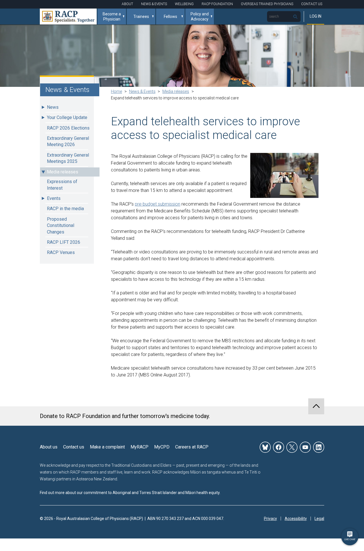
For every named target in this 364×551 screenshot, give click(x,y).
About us (48, 447)
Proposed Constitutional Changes (60, 225)
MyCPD (161, 447)
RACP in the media (65, 208)
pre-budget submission (157, 204)
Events (54, 198)
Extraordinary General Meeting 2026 (68, 141)
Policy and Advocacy (200, 16)
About (127, 4)
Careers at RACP (191, 447)
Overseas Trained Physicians (267, 4)
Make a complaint (107, 447)
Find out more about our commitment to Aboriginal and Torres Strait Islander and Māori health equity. (130, 492)
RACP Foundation (217, 4)
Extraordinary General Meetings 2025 (68, 158)
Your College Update (67, 117)
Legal (319, 518)
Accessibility (296, 518)
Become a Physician (112, 16)
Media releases (62, 172)
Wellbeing (184, 4)
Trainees (141, 16)
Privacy (270, 518)
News (53, 107)
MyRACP (139, 447)
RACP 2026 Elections (68, 128)
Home (116, 91)
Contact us (73, 447)
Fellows (170, 16)
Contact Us (311, 4)
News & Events (154, 4)
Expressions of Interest (62, 185)
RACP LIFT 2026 (63, 242)
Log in (315, 16)
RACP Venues (61, 252)
